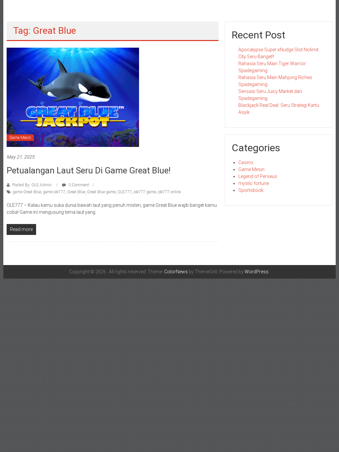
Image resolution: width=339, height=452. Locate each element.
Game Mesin (20, 137)
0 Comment (78, 185)
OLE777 (125, 192)
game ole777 (54, 192)
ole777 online (169, 192)
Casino (245, 162)
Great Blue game (101, 192)
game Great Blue (27, 192)
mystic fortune (253, 183)
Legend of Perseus (257, 176)
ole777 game (145, 192)
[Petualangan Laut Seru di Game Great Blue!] (73, 97)
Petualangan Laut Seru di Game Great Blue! (88, 170)
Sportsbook (251, 190)
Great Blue (76, 192)
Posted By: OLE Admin (32, 185)
